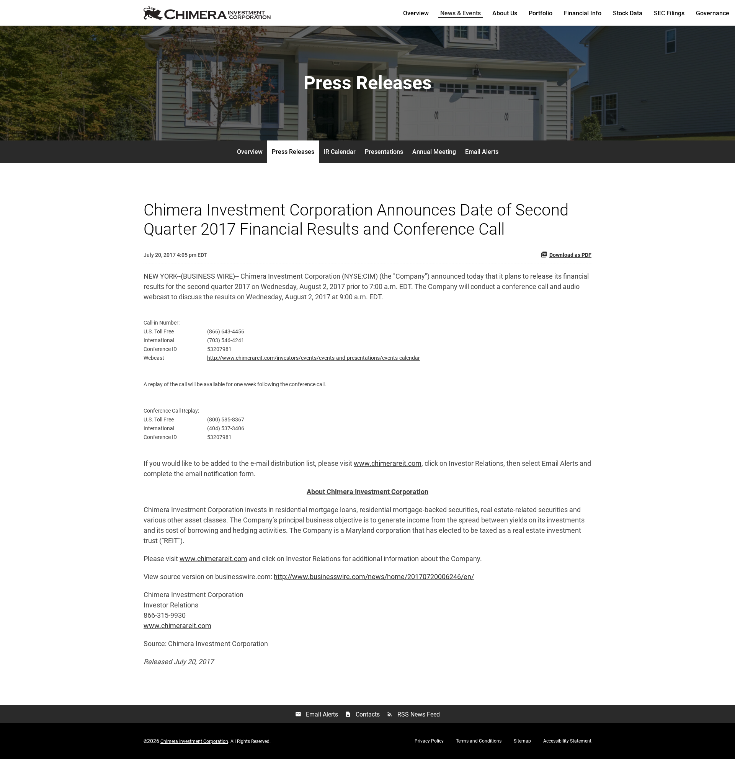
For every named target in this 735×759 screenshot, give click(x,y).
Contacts (362, 714)
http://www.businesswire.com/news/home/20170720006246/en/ (374, 577)
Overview (416, 13)
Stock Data (627, 13)
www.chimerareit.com (387, 463)
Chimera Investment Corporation (194, 741)
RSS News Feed (413, 714)
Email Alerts (481, 151)
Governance (712, 13)
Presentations (384, 151)
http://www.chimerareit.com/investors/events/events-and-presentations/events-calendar (313, 358)
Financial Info (582, 13)
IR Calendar (339, 151)
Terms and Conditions (478, 741)
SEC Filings (669, 13)
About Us (504, 13)
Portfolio (540, 13)
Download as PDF (570, 255)
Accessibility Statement (567, 741)
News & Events (460, 13)
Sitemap (522, 741)
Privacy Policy (429, 741)
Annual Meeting (434, 151)
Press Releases (293, 151)
